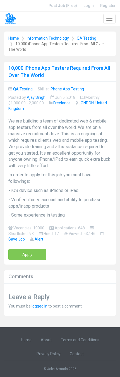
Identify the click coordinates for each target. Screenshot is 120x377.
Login (88, 5)
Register (108, 5)
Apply (27, 254)
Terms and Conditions (80, 340)
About (46, 340)
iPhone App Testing (67, 89)
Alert (39, 239)
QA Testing (86, 38)
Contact (77, 354)
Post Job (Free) (63, 5)
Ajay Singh (36, 97)
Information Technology (48, 38)
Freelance (62, 103)
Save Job (16, 239)
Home (13, 38)
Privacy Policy (49, 354)
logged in (39, 306)
